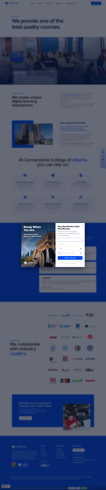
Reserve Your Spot (70, 258)
